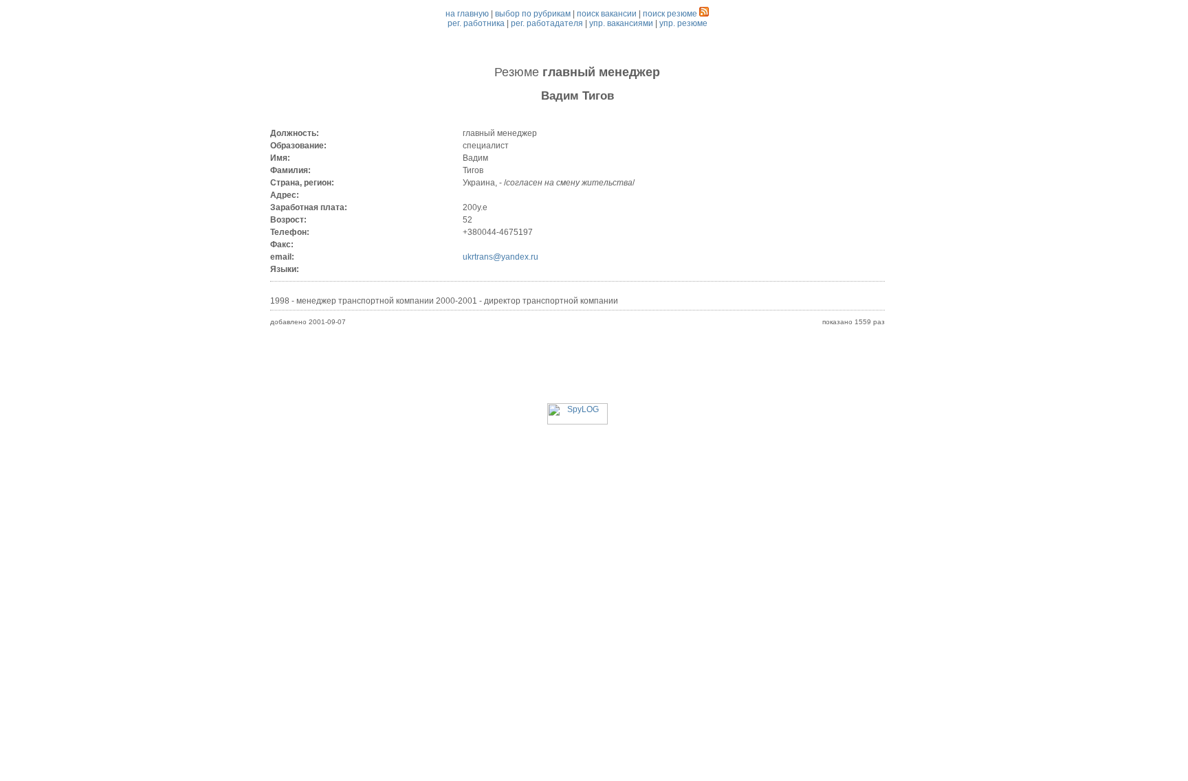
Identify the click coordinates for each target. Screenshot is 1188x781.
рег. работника (476, 23)
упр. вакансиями (621, 23)
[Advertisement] (577, 372)
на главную (467, 14)
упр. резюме (683, 23)
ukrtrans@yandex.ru (500, 257)
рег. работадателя (547, 23)
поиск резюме (670, 14)
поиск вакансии (607, 14)
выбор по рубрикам (533, 14)
